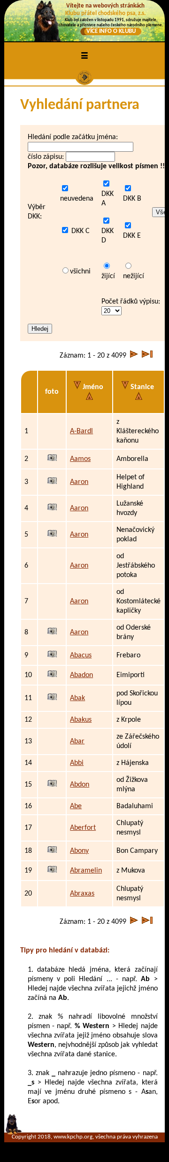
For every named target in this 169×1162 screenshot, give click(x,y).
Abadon (81, 675)
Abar (77, 741)
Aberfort (83, 828)
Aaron (79, 482)
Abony (79, 851)
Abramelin (86, 870)
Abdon (79, 784)
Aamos (80, 459)
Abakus (81, 720)
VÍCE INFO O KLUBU (111, 31)
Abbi (77, 763)
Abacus (81, 655)
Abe (76, 806)
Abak (77, 698)
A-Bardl (81, 431)
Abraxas (82, 893)
